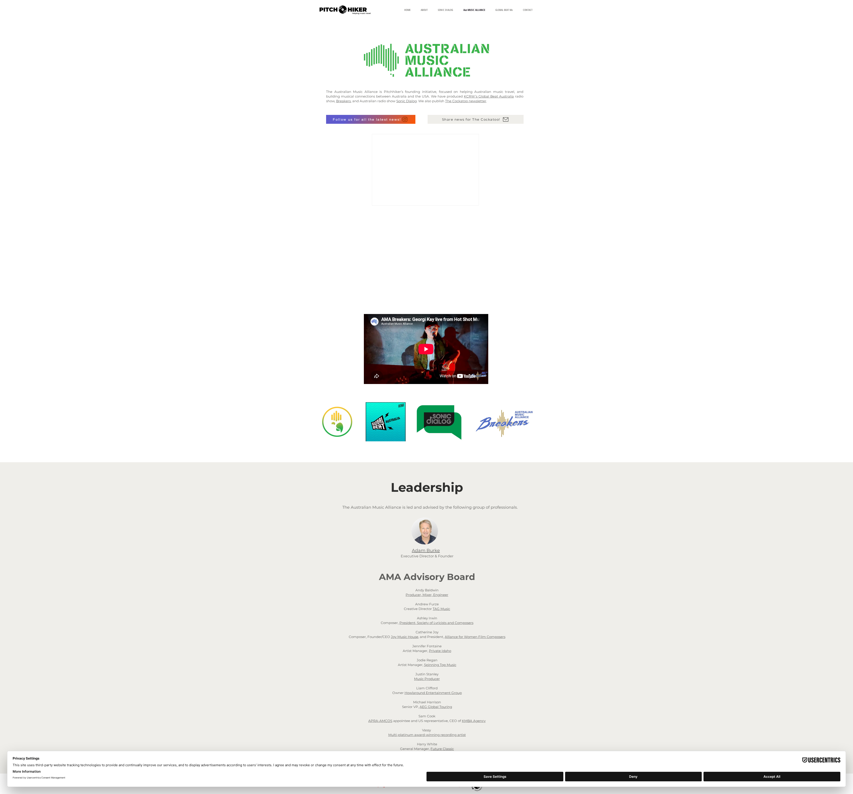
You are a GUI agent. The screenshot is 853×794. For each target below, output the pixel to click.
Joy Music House (404, 637)
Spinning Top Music (440, 665)
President (407, 623)
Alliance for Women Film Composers (475, 637)
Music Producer (427, 679)
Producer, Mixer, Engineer (427, 595)
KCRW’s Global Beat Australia (489, 96)
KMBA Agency (474, 721)
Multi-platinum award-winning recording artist (427, 735)
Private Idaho (440, 651)
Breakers (343, 101)
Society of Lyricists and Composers (445, 623)
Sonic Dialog (406, 101)
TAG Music (441, 609)
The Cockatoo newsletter (465, 101)
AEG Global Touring (436, 707)
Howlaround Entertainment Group (433, 693)
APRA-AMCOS (380, 721)
